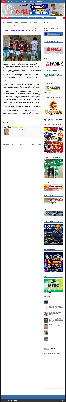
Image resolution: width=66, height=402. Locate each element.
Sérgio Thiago (17, 127)
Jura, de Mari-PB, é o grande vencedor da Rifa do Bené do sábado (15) (55, 313)
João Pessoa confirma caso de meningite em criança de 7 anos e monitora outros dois (56, 325)
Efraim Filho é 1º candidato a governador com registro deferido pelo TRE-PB (56, 307)
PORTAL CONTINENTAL (14, 400)
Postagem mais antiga (36, 144)
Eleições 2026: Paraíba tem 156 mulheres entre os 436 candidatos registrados (56, 331)
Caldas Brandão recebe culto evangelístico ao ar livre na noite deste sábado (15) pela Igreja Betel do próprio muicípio (56, 320)
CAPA (4, 1)
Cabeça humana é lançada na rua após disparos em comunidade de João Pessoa (56, 338)
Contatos (46, 382)
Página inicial (22, 144)
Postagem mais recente (8, 144)
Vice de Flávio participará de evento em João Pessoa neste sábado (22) (33, 17)
